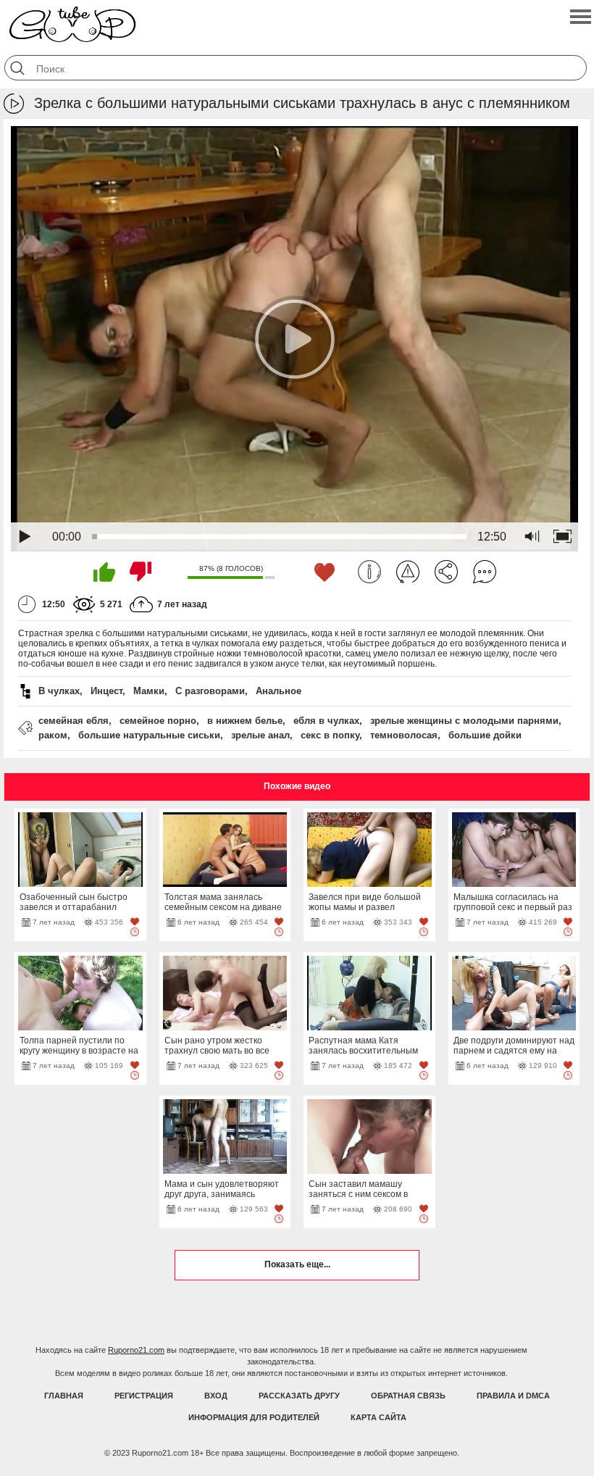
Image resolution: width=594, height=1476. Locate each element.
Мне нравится (104, 572)
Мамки (148, 690)
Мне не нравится (140, 572)
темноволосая (404, 735)
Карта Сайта (378, 1417)
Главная (63, 1395)
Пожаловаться (408, 571)
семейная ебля (73, 720)
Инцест (106, 690)
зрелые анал (260, 735)
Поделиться (446, 571)
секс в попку (330, 735)
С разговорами (210, 690)
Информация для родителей (253, 1417)
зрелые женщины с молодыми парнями (464, 720)
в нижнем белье (245, 720)
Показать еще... (297, 1264)
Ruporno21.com (136, 1350)
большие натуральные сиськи (149, 735)
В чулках (59, 690)
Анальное (278, 690)
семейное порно (158, 720)
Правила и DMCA (513, 1395)
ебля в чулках (326, 720)
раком (52, 735)
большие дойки (485, 735)
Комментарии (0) (485, 571)
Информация (369, 571)
